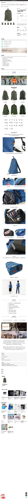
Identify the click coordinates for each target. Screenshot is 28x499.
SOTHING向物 (22, 420)
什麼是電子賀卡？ (25, 33)
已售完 (22, 24)
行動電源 (9, 3)
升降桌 (11, 3)
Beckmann (15, 420)
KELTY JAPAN (3, 383)
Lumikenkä (9, 410)
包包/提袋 (5, 6)
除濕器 (7, 3)
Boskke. (15, 410)
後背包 (7, 6)
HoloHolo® (2, 430)
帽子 (15, 3)
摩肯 (1, 410)
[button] (2, 23)
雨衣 (18, 3)
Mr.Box (15, 396)
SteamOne (22, 410)
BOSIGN (3, 396)
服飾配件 (2, 6)
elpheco (21, 396)
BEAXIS (2, 420)
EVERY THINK (9, 430)
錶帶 (16, 3)
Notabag (9, 396)
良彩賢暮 (9, 420)
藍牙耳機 (13, 3)
